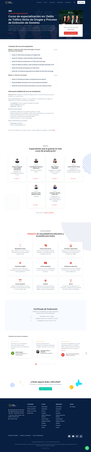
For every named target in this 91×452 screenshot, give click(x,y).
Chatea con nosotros (45, 388)
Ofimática (44, 423)
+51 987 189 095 (13, 418)
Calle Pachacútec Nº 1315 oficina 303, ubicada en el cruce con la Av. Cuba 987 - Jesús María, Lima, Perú (16, 411)
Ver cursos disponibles (71, 33)
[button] (74, 2)
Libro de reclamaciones (38, 435)
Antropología (44, 406)
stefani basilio (19, 352)
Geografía (44, 413)
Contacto (73, 406)
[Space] (12, 405)
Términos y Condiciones (25, 435)
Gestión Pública (45, 419)
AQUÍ (53, 130)
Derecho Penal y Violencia (46, 353)
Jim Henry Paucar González (45, 351)
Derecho (43, 411)
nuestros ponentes (49, 212)
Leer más (10, 33)
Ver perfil (16, 178)
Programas (52, 2)
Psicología (44, 425)
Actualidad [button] (67, 2)
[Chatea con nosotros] (87, 448)
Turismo (43, 427)
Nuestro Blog (30, 413)
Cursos (45, 2)
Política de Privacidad (13, 435)
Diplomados (60, 2)
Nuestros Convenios (31, 411)
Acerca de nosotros (31, 406)
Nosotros (39, 2)
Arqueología (44, 408)
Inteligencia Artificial (46, 421)
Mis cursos (81, 2)
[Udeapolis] (9, 2)
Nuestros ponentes (31, 408)
